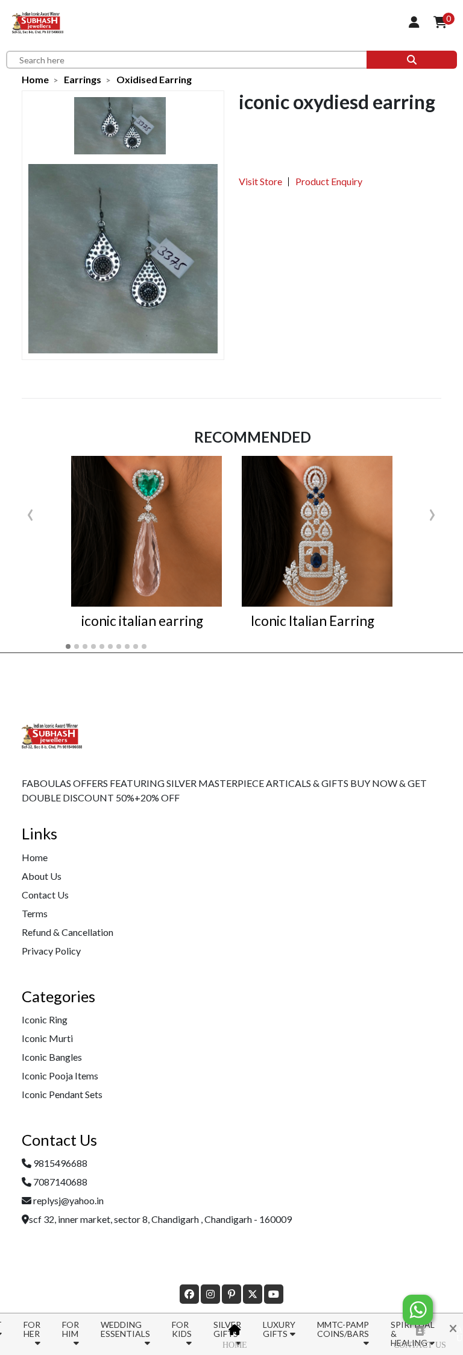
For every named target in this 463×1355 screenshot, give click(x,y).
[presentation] (30, 512)
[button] (68, 646)
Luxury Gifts (279, 1329)
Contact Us (420, 1345)
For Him (70, 1329)
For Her (32, 1329)
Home (234, 1345)
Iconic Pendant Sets (62, 1094)
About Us (41, 876)
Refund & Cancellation (67, 932)
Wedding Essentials (125, 1329)
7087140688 (60, 1181)
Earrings (82, 79)
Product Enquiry (328, 181)
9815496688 (60, 1163)
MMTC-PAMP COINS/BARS (343, 1329)
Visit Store (260, 181)
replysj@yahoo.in (68, 1200)
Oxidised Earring (154, 79)
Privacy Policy (51, 950)
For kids (182, 1329)
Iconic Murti (47, 1038)
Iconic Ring (45, 1019)
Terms (35, 913)
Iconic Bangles (52, 1057)
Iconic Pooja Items (60, 1075)
